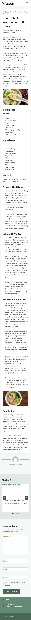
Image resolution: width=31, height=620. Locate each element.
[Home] (3, 12)
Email (5, 569)
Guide (13, 32)
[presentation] (15, 490)
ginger (24, 216)
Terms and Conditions (14, 607)
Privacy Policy (10, 604)
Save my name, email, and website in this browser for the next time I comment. (16, 584)
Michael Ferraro (15, 30)
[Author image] (4, 30)
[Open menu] (27, 3)
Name (5, 561)
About (8, 599)
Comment (7, 537)
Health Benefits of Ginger (14, 500)
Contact (9, 602)
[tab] (12, 513)
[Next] (26, 498)
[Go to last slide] (4, 498)
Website (6, 578)
